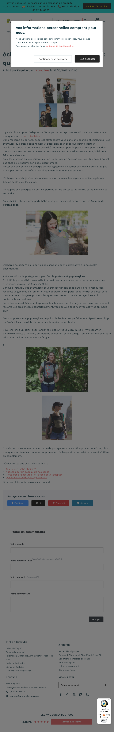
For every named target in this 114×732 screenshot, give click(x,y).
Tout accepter (87, 58)
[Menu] (109, 700)
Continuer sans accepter (53, 59)
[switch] (104, 720)
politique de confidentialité (60, 46)
